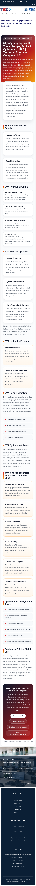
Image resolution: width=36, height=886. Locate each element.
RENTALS (18, 806)
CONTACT (18, 812)
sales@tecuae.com (18, 866)
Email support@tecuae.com (18, 727)
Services (15, 14)
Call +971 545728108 (18, 721)
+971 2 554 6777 (18, 863)
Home (4, 14)
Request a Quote (18, 716)
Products (9, 14)
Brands (26, 14)
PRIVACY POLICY (25, 881)
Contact (31, 14)
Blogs (33, 4)
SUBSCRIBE (18, 832)
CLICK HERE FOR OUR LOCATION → (18, 870)
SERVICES (18, 803)
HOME (18, 798)
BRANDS (18, 809)
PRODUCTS (18, 801)
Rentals (20, 14)
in (12, 839)
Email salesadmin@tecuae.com (18, 733)
